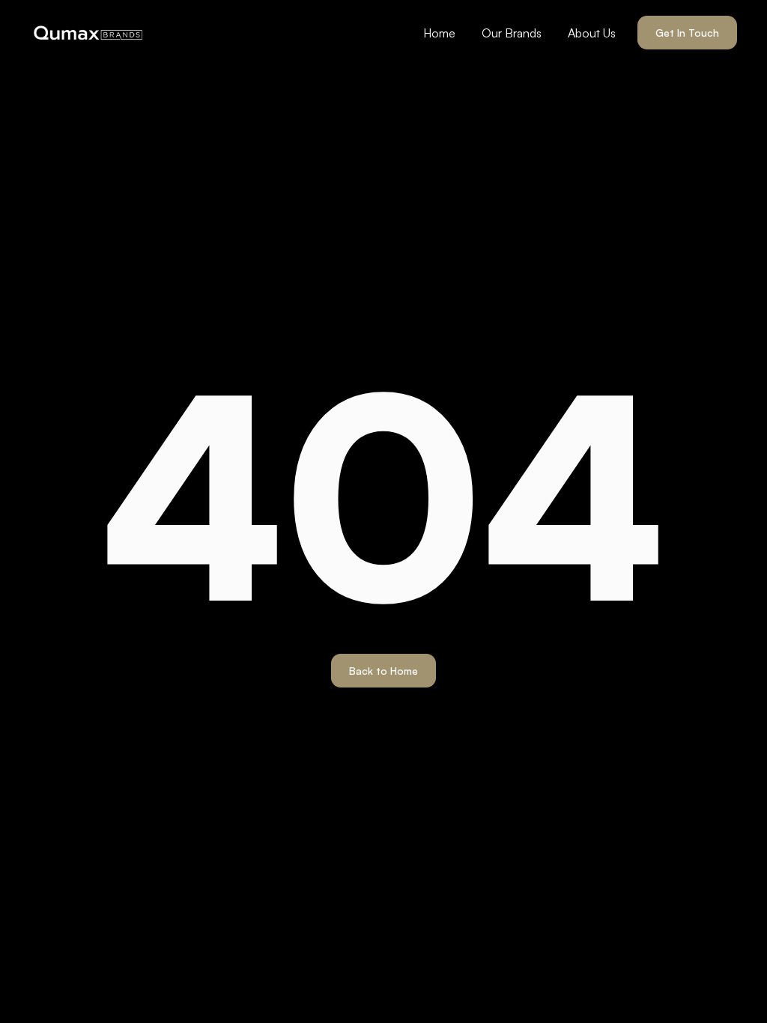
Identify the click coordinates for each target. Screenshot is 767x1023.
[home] (88, 33)
